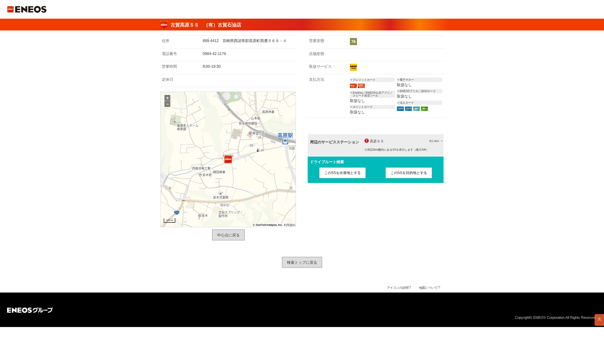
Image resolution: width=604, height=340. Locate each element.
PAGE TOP (599, 320)
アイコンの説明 (397, 287)
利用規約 (289, 225)
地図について (428, 287)
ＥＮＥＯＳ (26, 9)
